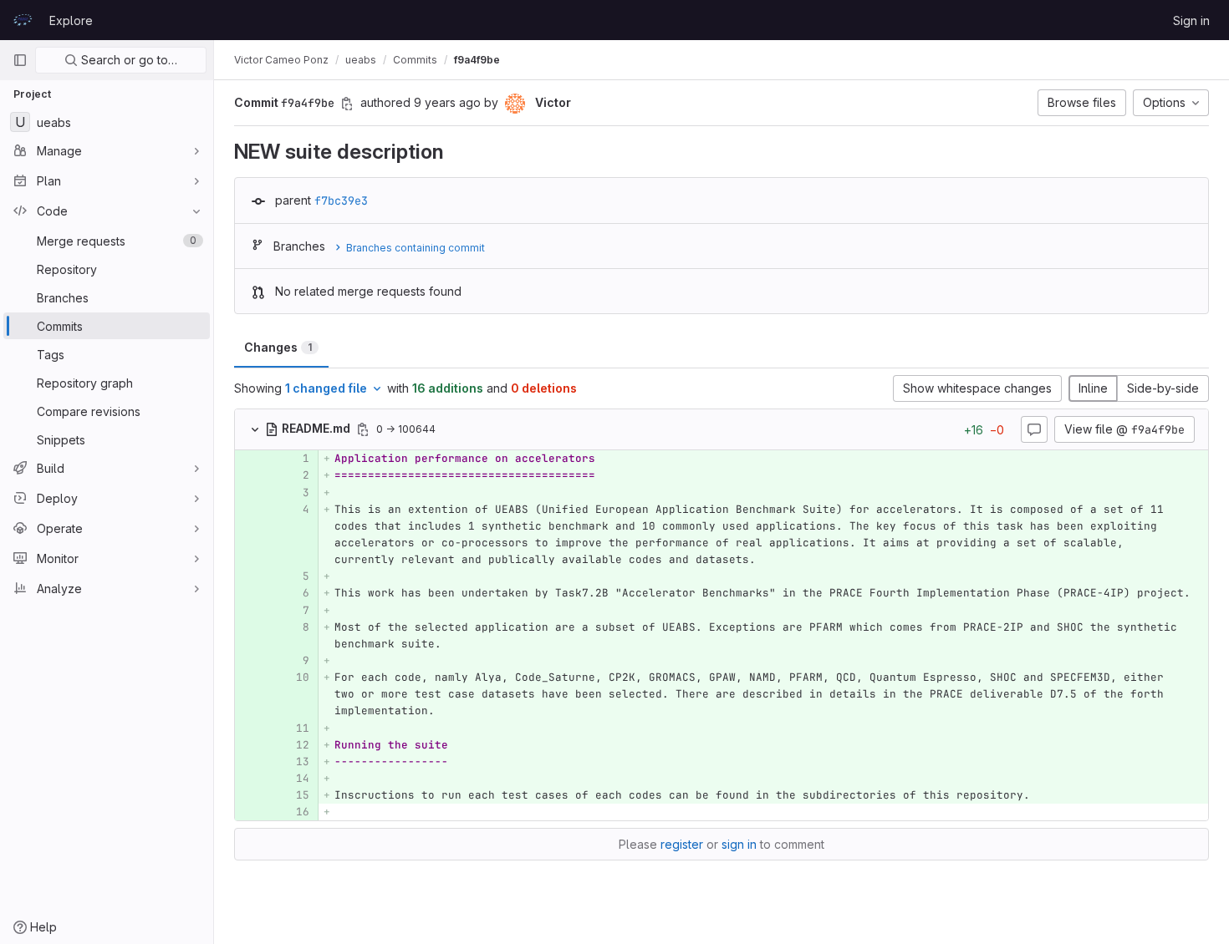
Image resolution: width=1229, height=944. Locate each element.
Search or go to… (127, 60)
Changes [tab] (278, 347)
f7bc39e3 (341, 200)
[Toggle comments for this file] (1034, 429)
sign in (739, 844)
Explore (71, 20)
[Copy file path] (363, 429)
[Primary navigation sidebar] (20, 60)
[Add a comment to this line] (235, 459)
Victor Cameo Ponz (281, 59)
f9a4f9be (477, 59)
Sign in (1191, 20)
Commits (415, 59)
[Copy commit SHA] (347, 104)
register (681, 844)
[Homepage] (22, 20)
